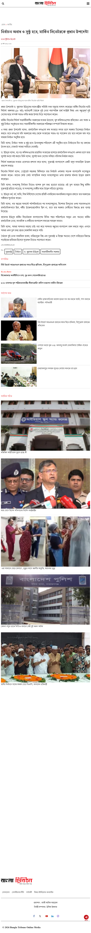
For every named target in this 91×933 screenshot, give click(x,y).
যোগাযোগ (5, 892)
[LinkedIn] (52, 916)
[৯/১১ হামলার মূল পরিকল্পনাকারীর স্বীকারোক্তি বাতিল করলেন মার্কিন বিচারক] (45, 285)
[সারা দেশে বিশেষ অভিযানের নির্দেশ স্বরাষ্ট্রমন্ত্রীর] (45, 486)
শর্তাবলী (29, 892)
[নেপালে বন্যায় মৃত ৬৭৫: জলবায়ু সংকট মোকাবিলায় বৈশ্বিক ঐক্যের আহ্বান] (45, 354)
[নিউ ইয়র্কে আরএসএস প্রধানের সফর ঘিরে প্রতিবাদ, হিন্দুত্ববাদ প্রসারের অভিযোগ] (45, 266)
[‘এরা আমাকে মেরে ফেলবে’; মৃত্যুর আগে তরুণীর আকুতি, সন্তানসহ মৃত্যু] (45, 544)
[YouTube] (46, 916)
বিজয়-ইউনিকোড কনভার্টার (43, 892)
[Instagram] (58, 916)
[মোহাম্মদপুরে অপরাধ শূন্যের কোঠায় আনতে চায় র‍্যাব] (45, 377)
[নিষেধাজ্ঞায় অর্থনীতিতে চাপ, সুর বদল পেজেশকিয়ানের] (45, 275)
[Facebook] (34, 916)
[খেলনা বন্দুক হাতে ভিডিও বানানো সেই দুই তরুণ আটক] (45, 602)
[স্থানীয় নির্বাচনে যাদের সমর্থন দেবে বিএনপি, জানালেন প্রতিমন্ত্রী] (45, 659)
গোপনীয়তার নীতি (18, 892)
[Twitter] (40, 916)
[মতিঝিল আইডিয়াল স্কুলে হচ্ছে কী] (45, 428)
